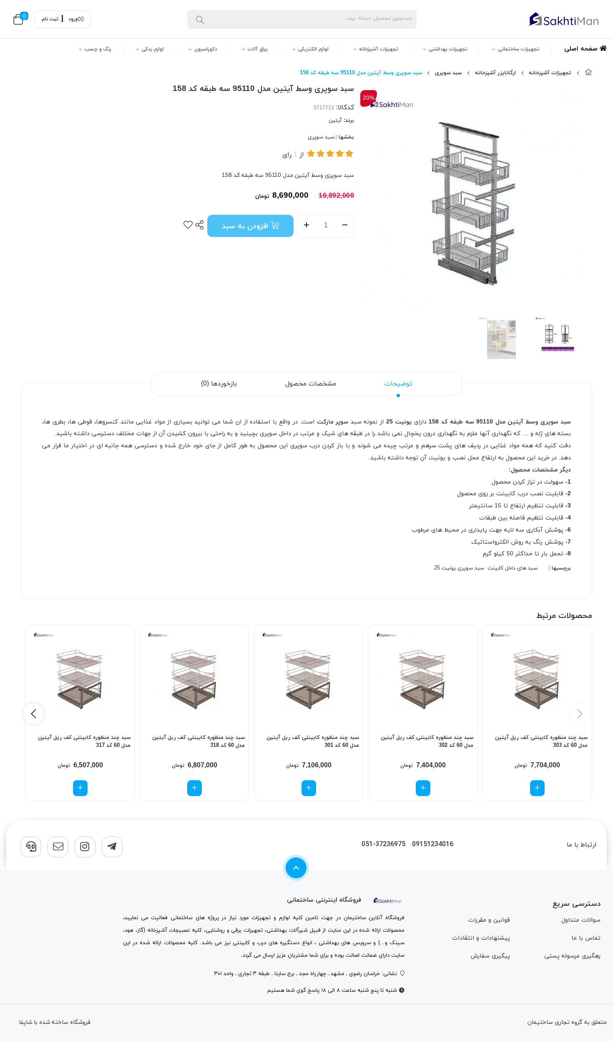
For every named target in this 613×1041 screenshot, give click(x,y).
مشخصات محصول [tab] (310, 383)
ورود (73, 19)
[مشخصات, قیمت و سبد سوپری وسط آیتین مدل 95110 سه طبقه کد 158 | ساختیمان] (387, 900)
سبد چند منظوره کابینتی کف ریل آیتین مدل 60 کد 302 (427, 742)
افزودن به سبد (246, 226)
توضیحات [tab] (398, 383)
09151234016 (432, 845)
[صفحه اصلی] (588, 73)
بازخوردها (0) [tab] (219, 383)
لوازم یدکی (153, 49)
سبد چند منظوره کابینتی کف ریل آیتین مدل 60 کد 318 (198, 742)
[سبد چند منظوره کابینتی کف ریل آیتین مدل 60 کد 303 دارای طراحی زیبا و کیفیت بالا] (537, 679)
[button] (33, 713)
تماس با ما (585, 938)
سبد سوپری (448, 73)
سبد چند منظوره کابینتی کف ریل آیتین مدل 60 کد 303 (541, 742)
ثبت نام (50, 19)
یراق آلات (258, 49)
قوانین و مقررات (489, 920)
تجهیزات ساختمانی (518, 49)
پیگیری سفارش (490, 956)
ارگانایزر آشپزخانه (495, 73)
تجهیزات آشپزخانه (378, 49)
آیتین (335, 120)
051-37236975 (383, 845)
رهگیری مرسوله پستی (572, 956)
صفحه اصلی (582, 49)
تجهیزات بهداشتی (448, 49)
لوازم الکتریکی (313, 49)
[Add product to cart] (537, 788)
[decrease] (345, 225)
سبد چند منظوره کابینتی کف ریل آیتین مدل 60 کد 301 (312, 742)
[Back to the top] (296, 867)
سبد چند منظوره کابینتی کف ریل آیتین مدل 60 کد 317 (84, 742)
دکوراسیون (205, 49)
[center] (200, 19)
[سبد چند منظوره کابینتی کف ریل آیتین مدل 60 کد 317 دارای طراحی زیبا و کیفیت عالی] (80, 679)
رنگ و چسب (98, 49)
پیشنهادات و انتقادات (481, 938)
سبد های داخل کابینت (512, 568)
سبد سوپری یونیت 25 (459, 568)
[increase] (306, 225)
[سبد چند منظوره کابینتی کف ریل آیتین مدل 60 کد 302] (422, 679)
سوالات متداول (580, 920)
